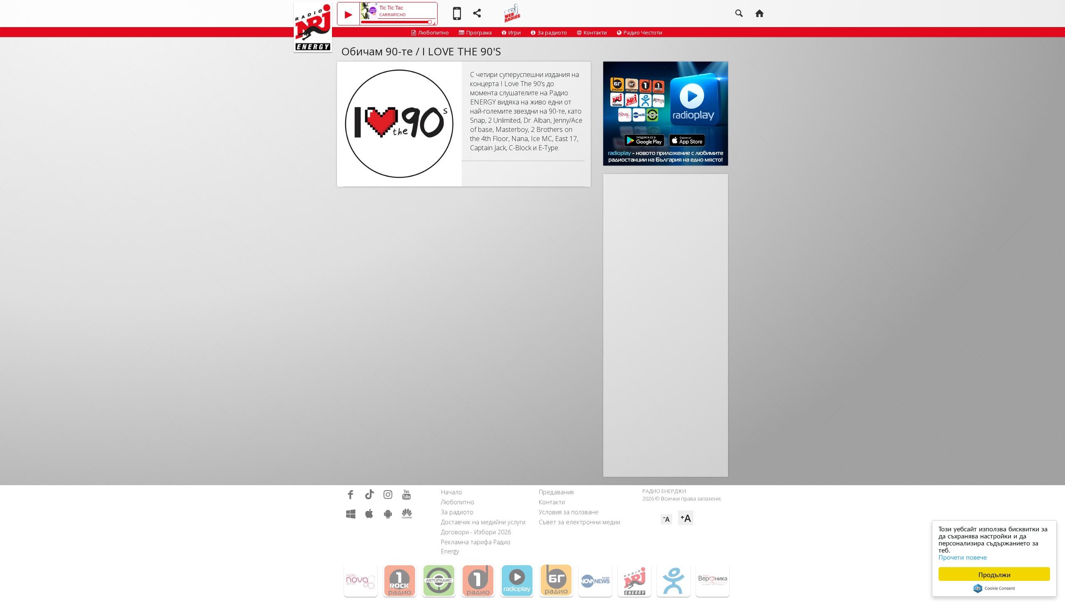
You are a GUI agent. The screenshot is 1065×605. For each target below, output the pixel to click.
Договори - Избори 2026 (476, 532)
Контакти (595, 32)
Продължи (994, 574)
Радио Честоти (643, 32)
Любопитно (433, 32)
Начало (451, 492)
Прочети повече (963, 556)
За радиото (552, 32)
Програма (479, 32)
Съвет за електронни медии (579, 522)
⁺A (686, 518)
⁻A (666, 519)
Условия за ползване (569, 512)
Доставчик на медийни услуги (483, 522)
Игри (514, 32)
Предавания (556, 492)
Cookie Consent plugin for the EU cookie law (994, 588)
